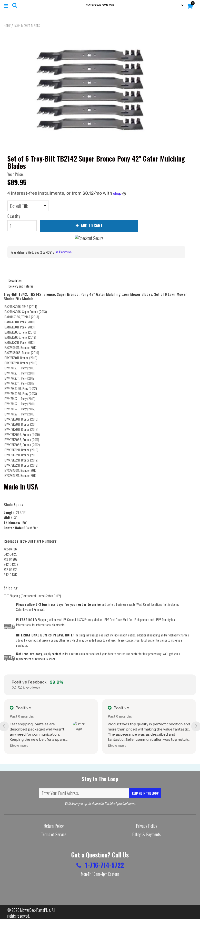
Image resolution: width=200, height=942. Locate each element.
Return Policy (54, 826)
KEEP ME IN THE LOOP (145, 793)
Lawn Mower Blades (27, 25)
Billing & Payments (146, 834)
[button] (19, 745)
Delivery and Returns (21, 285)
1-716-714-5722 (104, 864)
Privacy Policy (146, 826)
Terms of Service (53, 834)
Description (15, 280)
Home (7, 25)
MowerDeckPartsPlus (35, 910)
